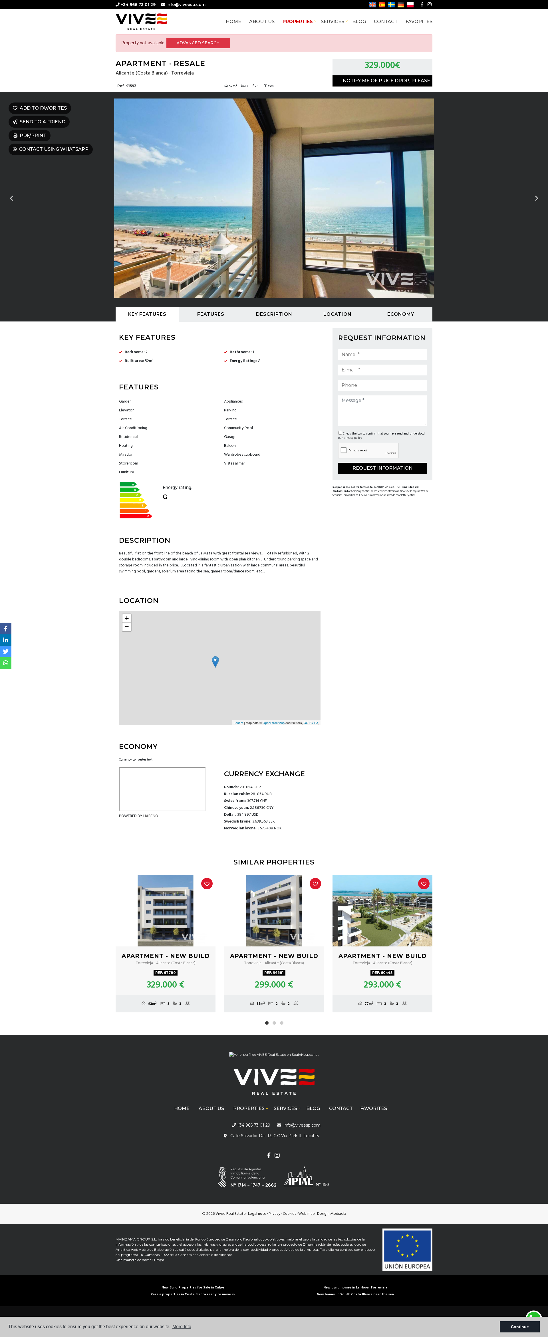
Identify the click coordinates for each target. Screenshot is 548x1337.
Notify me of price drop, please (386, 80)
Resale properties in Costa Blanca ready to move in (193, 1294)
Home (233, 21)
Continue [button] (520, 1326)
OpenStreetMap (274, 722)
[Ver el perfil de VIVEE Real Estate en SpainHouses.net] (274, 1057)
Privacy (275, 1214)
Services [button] (332, 21)
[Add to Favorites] (207, 883)
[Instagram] (429, 4)
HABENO (150, 816)
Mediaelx (338, 1214)
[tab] (147, 314)
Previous (11, 198)
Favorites (419, 21)
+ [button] (127, 618)
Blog (359, 21)
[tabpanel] (165, 943)
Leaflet (238, 722)
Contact (386, 21)
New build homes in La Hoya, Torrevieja (355, 1287)
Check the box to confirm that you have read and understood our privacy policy (381, 436)
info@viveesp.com (186, 4)
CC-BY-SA (311, 722)
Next (536, 198)
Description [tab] (274, 314)
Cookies (289, 1214)
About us (262, 21)
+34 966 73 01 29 (138, 4)
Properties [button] (298, 21)
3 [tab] (281, 1023)
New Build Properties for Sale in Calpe (193, 1287)
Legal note (257, 1214)
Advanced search (198, 42)
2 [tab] (274, 1023)
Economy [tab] (400, 314)
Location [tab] (337, 314)
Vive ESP (150, 21)
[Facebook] (422, 4)
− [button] (127, 626)
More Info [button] (181, 1326)
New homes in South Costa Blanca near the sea (355, 1294)
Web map (306, 1214)
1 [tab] (267, 1023)
